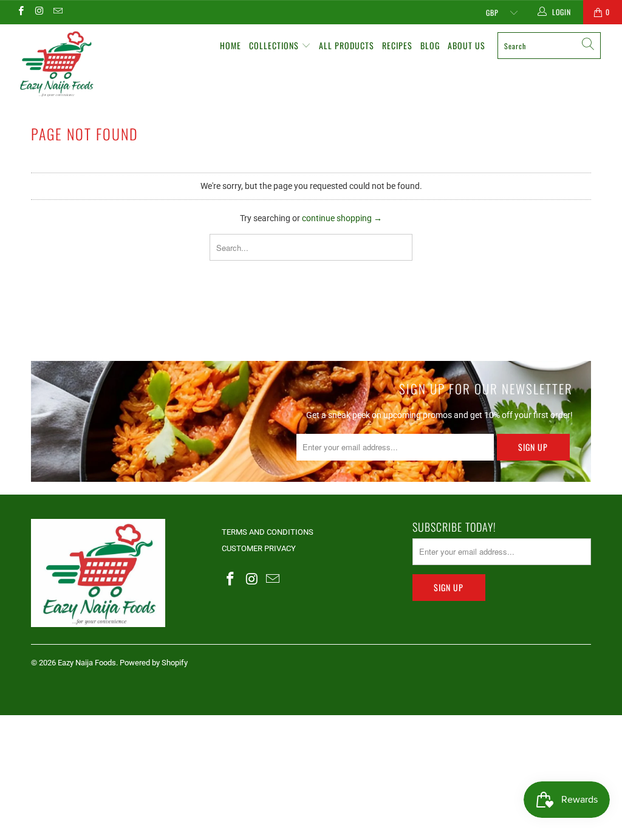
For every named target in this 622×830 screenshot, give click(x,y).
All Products (346, 45)
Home (230, 45)
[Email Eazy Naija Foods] (57, 12)
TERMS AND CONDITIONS (267, 532)
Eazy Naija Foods (87, 662)
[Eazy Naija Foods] (56, 63)
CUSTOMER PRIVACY (259, 548)
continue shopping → (342, 218)
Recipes (397, 45)
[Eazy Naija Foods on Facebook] (20, 12)
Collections (275, 45)
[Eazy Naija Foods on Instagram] (38, 12)
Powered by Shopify (154, 662)
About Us (466, 45)
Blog (430, 45)
